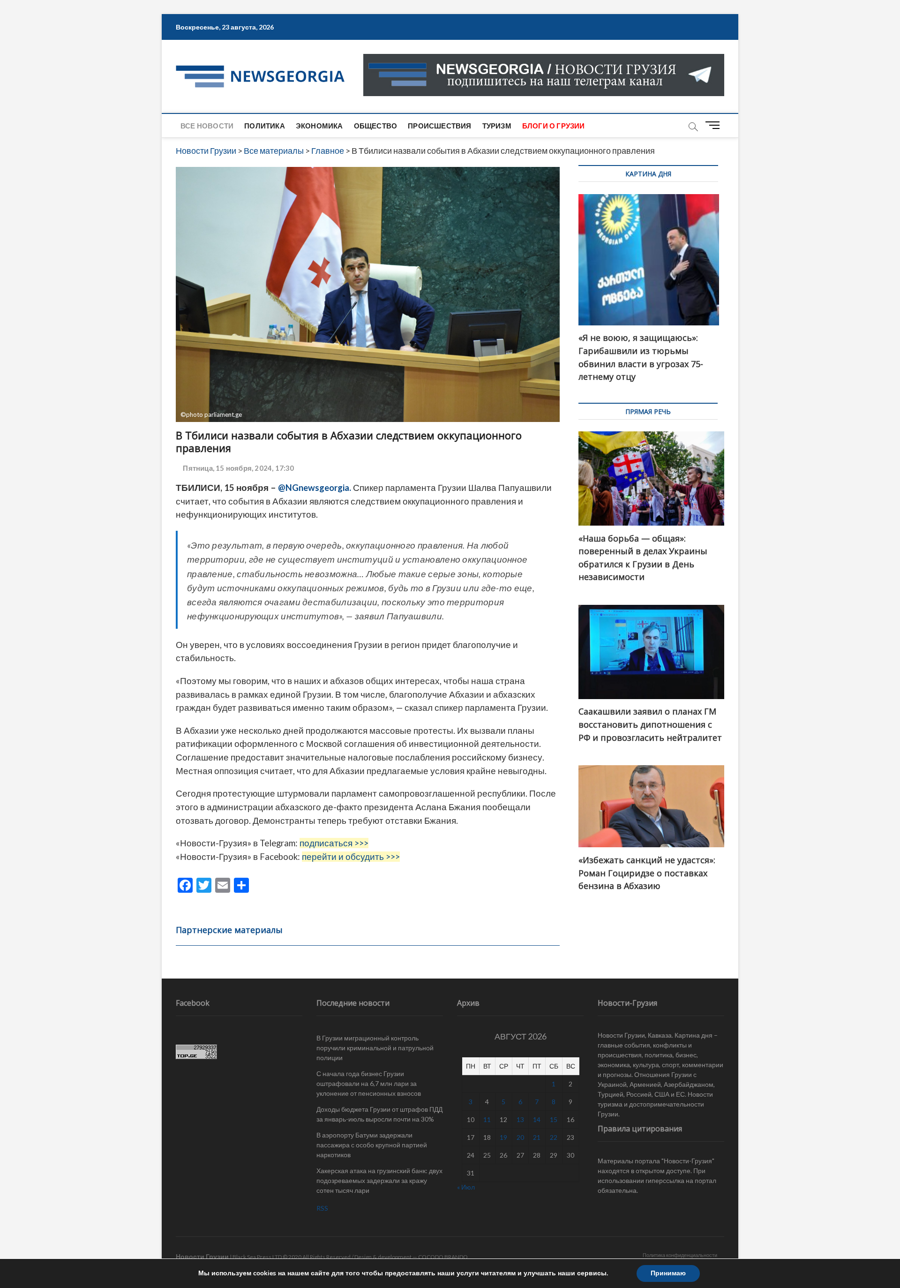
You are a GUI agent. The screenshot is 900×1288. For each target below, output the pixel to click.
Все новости (206, 125)
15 (553, 1119)
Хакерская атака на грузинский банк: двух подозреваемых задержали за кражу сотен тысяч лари (379, 1180)
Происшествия (439, 125)
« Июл (466, 1187)
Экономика (319, 125)
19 (503, 1137)
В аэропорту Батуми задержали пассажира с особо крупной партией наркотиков (371, 1145)
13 (520, 1119)
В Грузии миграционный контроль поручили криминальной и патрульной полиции (375, 1048)
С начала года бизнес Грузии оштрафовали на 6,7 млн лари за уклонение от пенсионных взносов (368, 1083)
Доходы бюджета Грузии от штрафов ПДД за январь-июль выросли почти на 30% (379, 1114)
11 (487, 1119)
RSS (322, 1208)
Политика (264, 125)
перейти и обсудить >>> (351, 856)
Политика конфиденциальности (680, 1255)
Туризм (496, 125)
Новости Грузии (202, 1256)
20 (520, 1137)
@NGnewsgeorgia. (314, 487)
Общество (376, 125)
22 (553, 1137)
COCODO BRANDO (443, 1256)
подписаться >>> (334, 843)
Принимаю (668, 1273)
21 (536, 1137)
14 (536, 1119)
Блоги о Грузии (553, 125)
